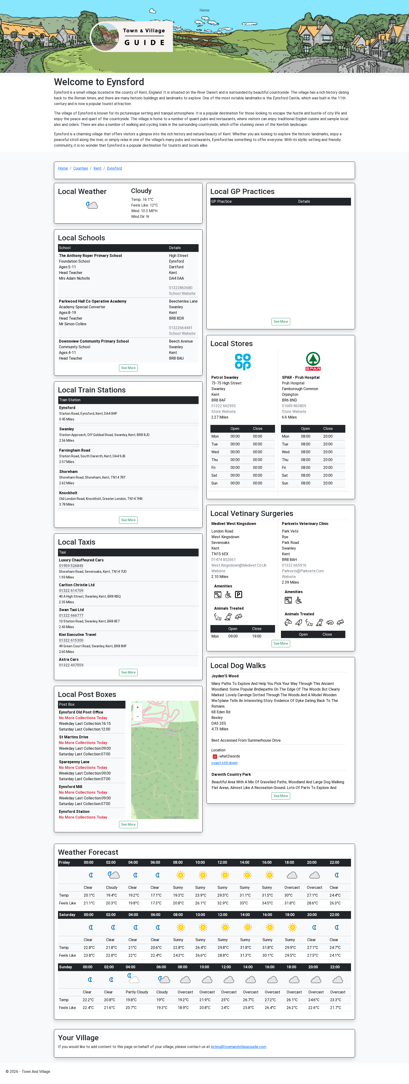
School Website (182, 293)
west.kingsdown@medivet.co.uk (239, 565)
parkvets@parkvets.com (303, 571)
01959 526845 (71, 566)
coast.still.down (224, 763)
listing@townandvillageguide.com (238, 1046)
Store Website (223, 411)
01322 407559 (71, 665)
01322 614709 (71, 590)
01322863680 (180, 288)
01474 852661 (223, 559)
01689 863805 (294, 406)
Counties (80, 168)
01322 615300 (71, 640)
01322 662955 (223, 406)
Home (204, 10)
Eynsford (114, 168)
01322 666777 (71, 615)
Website (218, 571)
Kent (97, 168)
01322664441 (180, 328)
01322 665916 (294, 565)
